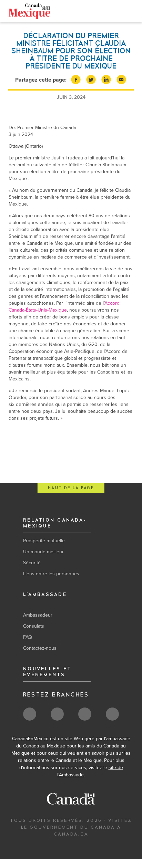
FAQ (27, 637)
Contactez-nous (40, 648)
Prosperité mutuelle (44, 541)
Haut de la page (71, 488)
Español (52, 11)
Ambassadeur (37, 615)
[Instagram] (120, 12)
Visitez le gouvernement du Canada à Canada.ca (76, 827)
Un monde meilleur (43, 552)
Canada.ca (78, 11)
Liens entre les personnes (51, 574)
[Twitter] (98, 12)
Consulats (33, 626)
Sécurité (32, 563)
